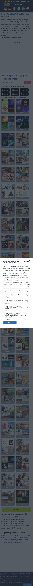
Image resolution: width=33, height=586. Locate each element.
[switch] (26, 295)
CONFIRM (10, 322)
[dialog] (16, 293)
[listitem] (16, 291)
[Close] (29, 261)
